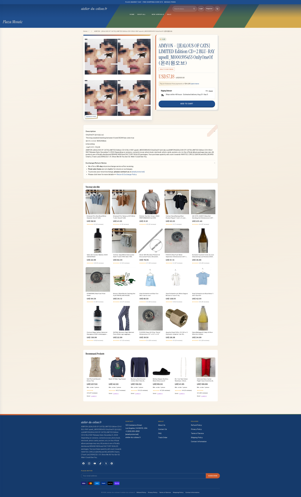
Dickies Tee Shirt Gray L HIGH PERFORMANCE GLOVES (149, 217)
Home (132, 14)
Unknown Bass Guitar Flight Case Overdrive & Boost (205, 380)
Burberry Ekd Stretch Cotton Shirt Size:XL (138, 380)
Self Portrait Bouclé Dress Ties (93, 380)
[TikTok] (100, 463)
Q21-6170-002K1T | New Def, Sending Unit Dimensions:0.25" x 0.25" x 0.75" (202, 217)
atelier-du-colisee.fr (94, 8)
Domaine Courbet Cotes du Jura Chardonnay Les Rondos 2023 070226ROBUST (203, 256)
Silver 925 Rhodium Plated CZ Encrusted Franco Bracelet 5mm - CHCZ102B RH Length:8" (149, 256)
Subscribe (213, 476)
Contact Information (199, 441)
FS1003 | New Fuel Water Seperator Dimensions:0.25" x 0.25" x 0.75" (176, 256)
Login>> (94, 396)
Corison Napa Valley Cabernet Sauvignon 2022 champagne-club (97, 333)
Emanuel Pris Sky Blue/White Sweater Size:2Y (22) (96, 217)
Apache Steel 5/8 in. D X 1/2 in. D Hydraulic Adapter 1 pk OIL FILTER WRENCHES (177, 333)
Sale (169, 14)
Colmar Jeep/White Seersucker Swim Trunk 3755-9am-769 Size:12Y (123, 256)
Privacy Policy (196, 429)
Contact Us (162, 429)
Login (201, 8)
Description (91, 131)
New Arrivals (158, 14)
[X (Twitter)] (106, 463)
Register (209, 8)
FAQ (159, 433)
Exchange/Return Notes (96, 163)
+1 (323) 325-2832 (132, 431)
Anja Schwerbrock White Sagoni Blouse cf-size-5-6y (177, 294)
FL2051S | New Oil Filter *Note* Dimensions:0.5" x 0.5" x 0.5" (149, 333)
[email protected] (138, 172)
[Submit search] (194, 8)
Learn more (194, 84)
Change (211, 91)
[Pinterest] (111, 463)
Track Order (162, 437)
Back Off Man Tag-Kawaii (117, 379)
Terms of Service (197, 433)
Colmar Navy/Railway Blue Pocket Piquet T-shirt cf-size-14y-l (176, 217)
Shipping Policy (197, 437)
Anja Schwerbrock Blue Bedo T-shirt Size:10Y (203, 294)
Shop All (141, 14)
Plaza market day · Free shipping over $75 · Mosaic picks (150, 2)
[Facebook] (83, 463)
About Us (161, 425)
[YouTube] (94, 463)
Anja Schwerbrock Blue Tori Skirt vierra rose (148, 294)
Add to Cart (186, 104)
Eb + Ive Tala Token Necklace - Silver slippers (181, 380)
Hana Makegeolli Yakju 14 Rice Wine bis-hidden (202, 333)
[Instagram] (89, 463)
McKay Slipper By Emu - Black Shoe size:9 (161, 380)
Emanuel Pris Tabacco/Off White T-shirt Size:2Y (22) (124, 217)
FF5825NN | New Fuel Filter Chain (96, 294)
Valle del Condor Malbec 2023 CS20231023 (97, 256)
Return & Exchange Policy (127, 174)
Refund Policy (196, 425)
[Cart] (217, 8)
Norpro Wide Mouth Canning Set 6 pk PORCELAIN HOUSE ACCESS (124, 295)
